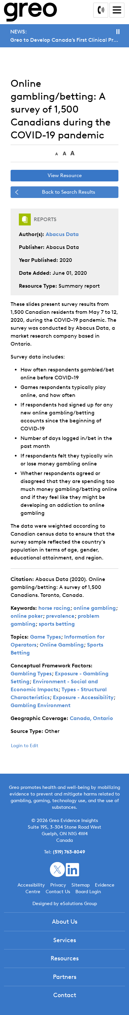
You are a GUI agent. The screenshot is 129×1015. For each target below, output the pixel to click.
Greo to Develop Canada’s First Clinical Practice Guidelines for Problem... (64, 40)
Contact (64, 995)
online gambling (94, 608)
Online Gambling (62, 645)
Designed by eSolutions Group (64, 903)
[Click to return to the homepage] (30, 12)
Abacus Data (62, 234)
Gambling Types (31, 673)
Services (64, 940)
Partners (64, 977)
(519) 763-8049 (69, 852)
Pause (118, 31)
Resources (65, 958)
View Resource (65, 175)
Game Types (45, 637)
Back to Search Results (68, 192)
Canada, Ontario (91, 718)
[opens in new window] (57, 869)
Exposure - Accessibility (83, 697)
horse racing (54, 608)
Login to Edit (24, 746)
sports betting (57, 624)
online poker (27, 616)
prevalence (60, 616)
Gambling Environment (40, 705)
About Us (64, 921)
